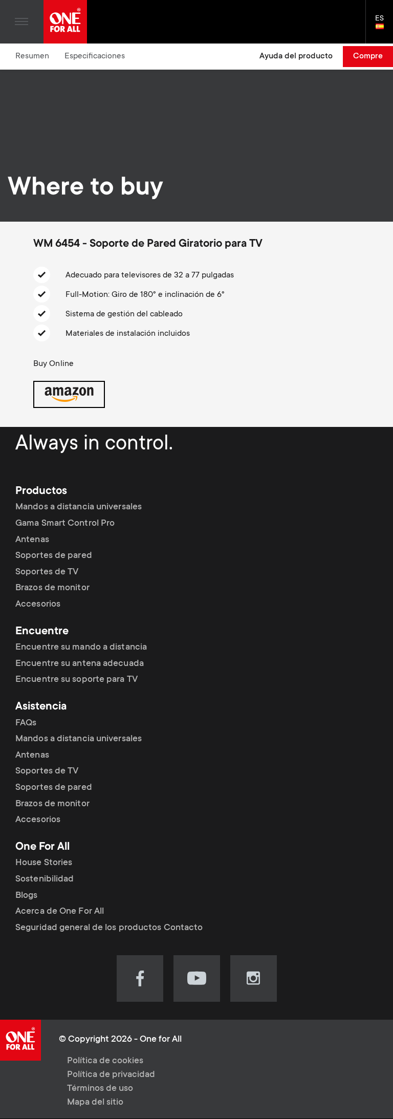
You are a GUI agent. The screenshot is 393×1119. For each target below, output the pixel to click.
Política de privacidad (111, 1075)
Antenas (32, 540)
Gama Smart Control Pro (65, 524)
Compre (368, 56)
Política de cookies (105, 1061)
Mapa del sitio (95, 1103)
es (384, 27)
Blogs (26, 896)
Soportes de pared (53, 556)
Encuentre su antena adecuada (79, 664)
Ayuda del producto (296, 56)
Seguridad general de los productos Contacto (109, 928)
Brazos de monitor (52, 588)
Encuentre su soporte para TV (76, 680)
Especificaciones (94, 56)
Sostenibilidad (44, 879)
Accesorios (37, 604)
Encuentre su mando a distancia (81, 647)
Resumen (32, 56)
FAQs (25, 723)
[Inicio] (65, 22)
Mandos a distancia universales (78, 507)
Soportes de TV (46, 572)
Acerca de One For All (59, 912)
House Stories (43, 863)
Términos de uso (100, 1089)
